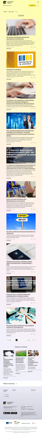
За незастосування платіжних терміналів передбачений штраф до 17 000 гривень (8, 362)
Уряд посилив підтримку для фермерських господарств (16, 200)
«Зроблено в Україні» (13, 69)
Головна (5, 11)
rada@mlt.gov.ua (30, 409)
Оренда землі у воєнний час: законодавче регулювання (20, 360)
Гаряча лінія (11, 11)
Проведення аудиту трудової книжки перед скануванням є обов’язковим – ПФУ (19, 263)
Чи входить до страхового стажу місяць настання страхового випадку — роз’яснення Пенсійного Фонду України (20, 101)
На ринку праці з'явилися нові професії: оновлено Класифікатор (20, 326)
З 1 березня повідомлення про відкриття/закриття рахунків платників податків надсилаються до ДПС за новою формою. (20, 166)
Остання (33, 340)
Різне (16, 11)
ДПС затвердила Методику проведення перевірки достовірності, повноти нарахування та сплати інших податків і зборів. (20, 133)
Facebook (7, 394)
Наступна (29, 340)
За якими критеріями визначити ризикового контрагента (17, 38)
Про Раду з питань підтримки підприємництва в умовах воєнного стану (33, 361)
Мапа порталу (9, 383)
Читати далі (8, 48)
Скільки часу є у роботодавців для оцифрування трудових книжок (18, 295)
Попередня (9, 340)
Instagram (7, 396)
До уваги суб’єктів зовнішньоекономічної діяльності (20, 232)
